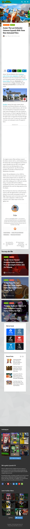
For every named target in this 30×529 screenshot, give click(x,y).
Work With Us (16, 525)
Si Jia (6, 36)
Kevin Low (8, 318)
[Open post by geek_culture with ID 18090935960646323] (6, 450)
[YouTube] (8, 484)
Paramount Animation (15, 234)
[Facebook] (3, 484)
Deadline (5, 104)
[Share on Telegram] (24, 71)
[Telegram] (16, 484)
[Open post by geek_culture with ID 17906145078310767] (6, 438)
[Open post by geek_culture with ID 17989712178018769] (24, 450)
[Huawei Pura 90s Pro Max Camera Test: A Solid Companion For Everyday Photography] (9, 375)
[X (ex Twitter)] (11, 484)
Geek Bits (12, 24)
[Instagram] (5, 484)
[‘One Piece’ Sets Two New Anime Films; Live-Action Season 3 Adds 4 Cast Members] (9, 382)
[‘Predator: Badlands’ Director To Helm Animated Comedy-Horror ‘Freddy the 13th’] (15, 311)
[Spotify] (22, 484)
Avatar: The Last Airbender (17, 232)
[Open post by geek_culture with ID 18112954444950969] (15, 438)
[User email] (15, 229)
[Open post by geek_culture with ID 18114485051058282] (15, 450)
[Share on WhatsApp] (19, 71)
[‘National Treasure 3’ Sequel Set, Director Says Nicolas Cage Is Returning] (9, 368)
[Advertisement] (15, 53)
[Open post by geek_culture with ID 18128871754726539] (24, 438)
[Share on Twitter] (14, 71)
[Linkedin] (14, 484)
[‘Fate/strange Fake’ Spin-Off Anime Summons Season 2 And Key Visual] (9, 361)
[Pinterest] (19, 484)
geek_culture (6, 433)
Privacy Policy (10, 525)
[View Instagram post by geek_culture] (9, 443)
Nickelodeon (6, 234)
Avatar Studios (7, 232)
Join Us (21, 525)
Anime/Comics (6, 24)
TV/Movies (11, 257)
